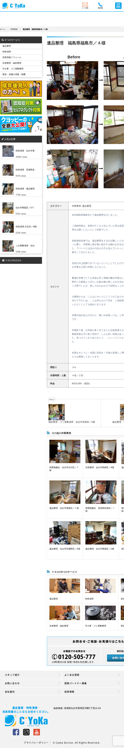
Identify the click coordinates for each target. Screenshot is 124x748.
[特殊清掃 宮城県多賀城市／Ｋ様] (20, 164)
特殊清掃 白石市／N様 (26, 226)
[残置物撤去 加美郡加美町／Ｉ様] (100, 492)
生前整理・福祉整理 (58, 626)
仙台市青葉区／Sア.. (25, 207)
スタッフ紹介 (12, 674)
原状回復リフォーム (11, 57)
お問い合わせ (12, 683)
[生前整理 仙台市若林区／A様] (100, 451)
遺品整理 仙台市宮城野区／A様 (64, 549)
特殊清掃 (89, 599)
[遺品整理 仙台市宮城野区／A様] (64, 533)
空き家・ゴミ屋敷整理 (95, 626)
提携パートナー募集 (75, 683)
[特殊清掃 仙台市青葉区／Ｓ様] (20, 145)
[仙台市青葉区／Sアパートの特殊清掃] (20, 202)
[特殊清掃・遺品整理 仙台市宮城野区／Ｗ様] (20, 183)
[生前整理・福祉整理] (64, 613)
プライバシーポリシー (36, 742)
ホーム (2, 29)
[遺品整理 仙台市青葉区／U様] (100, 533)
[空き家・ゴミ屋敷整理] (100, 613)
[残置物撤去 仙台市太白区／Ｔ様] (64, 451)
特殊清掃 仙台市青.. (26, 151)
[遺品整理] (64, 586)
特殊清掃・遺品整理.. (26, 188)
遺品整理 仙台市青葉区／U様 (99, 549)
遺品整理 (53, 599)
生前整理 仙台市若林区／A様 (99, 467)
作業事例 (14, 29)
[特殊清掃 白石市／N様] (20, 221)
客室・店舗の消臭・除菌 (14, 74)
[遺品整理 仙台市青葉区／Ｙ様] (64, 492)
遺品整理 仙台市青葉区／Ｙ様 (64, 508)
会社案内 (10, 691)
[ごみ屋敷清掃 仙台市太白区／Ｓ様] (20, 240)
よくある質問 (71, 674)
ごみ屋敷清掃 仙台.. (26, 245)
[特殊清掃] (100, 586)
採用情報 (69, 691)
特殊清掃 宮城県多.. (26, 169)
